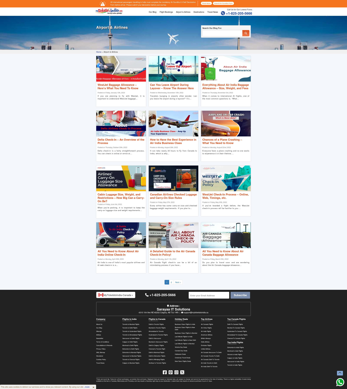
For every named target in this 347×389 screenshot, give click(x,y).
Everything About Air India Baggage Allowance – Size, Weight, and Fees (225, 86)
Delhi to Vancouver (155, 338)
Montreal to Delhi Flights (130, 345)
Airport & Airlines (183, 12)
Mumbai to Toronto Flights (157, 328)
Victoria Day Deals (181, 347)
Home (98, 51)
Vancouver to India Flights (235, 361)
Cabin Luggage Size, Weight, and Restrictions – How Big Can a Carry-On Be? (121, 197)
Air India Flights (206, 331)
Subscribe (240, 295)
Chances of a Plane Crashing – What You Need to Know (222, 141)
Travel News (212, 12)
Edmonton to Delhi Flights (130, 349)
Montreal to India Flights (235, 351)
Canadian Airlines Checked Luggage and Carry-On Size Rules (173, 196)
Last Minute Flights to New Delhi (185, 340)
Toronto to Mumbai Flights (130, 324)
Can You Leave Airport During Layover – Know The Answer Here (172, 86)
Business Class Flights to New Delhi (185, 328)
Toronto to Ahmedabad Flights (132, 335)
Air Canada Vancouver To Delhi (211, 352)
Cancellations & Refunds (104, 345)
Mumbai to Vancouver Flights (158, 342)
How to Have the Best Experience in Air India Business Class (173, 141)
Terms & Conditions (102, 342)
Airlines (98, 335)
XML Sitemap (100, 352)
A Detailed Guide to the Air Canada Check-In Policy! (172, 252)
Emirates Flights (206, 345)
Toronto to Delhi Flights (129, 328)
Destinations (199, 12)
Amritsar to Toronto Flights (157, 363)
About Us (99, 324)
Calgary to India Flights (234, 358)
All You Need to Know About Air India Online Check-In (118, 252)
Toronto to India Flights (234, 365)
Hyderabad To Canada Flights (237, 331)
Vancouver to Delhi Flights (130, 338)
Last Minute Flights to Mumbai (184, 343)
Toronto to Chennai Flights (131, 359)
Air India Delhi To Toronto (209, 366)
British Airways (206, 338)
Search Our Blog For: (212, 28)
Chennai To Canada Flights (236, 338)
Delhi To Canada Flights (235, 324)
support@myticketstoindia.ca (195, 312)
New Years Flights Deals (183, 361)
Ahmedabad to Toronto (156, 331)
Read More (206, 3)
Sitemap (99, 331)
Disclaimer (99, 356)
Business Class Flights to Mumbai (186, 333)
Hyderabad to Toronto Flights (158, 335)
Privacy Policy (101, 349)
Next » (178, 282)
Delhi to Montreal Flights (156, 352)
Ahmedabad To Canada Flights (237, 335)
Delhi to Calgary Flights (156, 345)
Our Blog (152, 12)
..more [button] (86, 386)
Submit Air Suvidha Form (223, 3)
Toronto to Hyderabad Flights (132, 331)
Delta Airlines (205, 342)
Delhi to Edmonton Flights (157, 356)
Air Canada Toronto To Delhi (210, 356)
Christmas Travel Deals (182, 358)
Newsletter (99, 338)
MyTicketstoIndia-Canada (118, 295)
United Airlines (205, 349)
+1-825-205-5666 (238, 13)
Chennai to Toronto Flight (157, 349)
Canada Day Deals (181, 350)
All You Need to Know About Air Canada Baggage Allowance (223, 252)
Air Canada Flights (207, 324)
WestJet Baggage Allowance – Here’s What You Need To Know (118, 86)
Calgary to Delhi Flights (130, 342)
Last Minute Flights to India (183, 336)
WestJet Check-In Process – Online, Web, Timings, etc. (225, 196)
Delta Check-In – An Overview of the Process (121, 141)
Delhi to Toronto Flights (156, 324)
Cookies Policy (101, 359)
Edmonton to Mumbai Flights (131, 352)
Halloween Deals (180, 354)
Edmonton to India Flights (235, 347)
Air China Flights (206, 328)
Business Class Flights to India (185, 324)
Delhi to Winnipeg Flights (157, 359)
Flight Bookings (166, 12)
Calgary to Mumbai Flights (130, 363)
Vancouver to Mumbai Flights (131, 356)
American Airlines (206, 335)
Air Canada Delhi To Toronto (210, 359)
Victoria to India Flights (234, 354)
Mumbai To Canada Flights (236, 328)
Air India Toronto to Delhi (209, 363)
